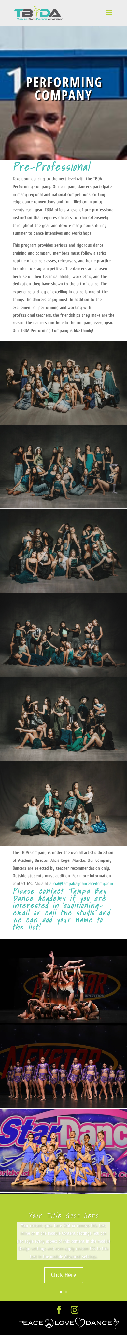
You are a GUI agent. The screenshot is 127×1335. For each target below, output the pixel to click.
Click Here (63, 1275)
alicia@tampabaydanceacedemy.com (81, 883)
